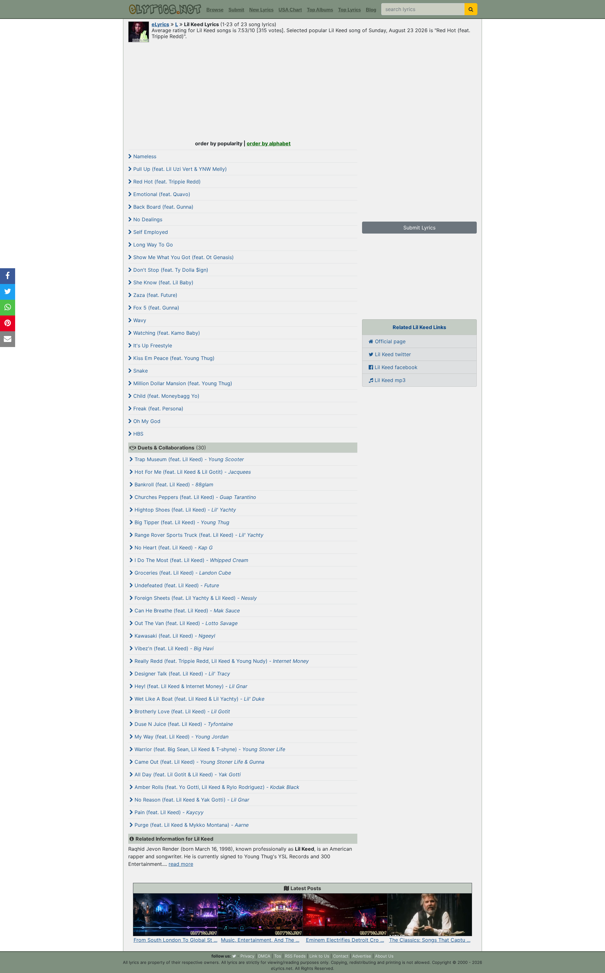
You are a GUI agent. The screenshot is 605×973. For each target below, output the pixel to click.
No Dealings (147, 219)
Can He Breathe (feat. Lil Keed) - (186, 610)
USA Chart (290, 9)
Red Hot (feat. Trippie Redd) (166, 181)
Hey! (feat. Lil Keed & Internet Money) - (190, 686)
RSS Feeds (295, 956)
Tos (277, 956)
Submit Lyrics (419, 227)
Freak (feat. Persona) (157, 408)
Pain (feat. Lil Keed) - (168, 812)
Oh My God (146, 421)
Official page (389, 341)
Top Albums (320, 9)
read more (181, 864)
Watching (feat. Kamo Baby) (166, 333)
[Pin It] (7, 323)
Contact (341, 956)
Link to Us (319, 956)
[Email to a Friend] (7, 339)
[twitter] (234, 956)
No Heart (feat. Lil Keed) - (173, 547)
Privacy (247, 956)
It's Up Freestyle (152, 345)
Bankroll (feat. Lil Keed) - (173, 484)
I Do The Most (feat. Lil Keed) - (190, 560)
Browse (214, 9)
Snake (140, 371)
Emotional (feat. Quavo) (161, 194)
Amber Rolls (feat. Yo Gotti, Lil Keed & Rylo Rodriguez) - (216, 787)
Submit (236, 9)
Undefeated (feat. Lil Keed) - (176, 585)
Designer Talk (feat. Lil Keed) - (181, 673)
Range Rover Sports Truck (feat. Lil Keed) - (198, 535)
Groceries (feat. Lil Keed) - (182, 573)
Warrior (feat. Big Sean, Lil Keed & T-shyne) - (209, 749)
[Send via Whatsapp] (7, 308)
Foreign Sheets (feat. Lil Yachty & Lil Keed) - (195, 598)
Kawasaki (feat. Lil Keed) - (174, 636)
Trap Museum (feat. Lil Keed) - (188, 459)
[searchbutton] (470, 9)
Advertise (361, 956)
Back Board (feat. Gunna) (162, 207)
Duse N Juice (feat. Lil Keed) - (183, 724)
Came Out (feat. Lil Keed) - (198, 762)
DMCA (264, 956)
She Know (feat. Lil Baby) (162, 282)
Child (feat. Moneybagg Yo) (165, 396)
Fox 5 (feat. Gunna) (155, 307)
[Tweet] (7, 292)
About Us (384, 956)
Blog (371, 9)
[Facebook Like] (7, 276)
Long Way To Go (152, 244)
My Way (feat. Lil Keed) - (180, 736)
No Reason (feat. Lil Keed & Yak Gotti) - (191, 799)
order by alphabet (269, 143)
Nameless (144, 156)
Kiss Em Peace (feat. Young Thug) (173, 358)
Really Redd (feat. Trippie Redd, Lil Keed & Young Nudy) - (221, 661)
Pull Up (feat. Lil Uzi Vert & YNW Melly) (179, 169)
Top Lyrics (349, 9)
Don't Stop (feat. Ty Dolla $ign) (170, 270)
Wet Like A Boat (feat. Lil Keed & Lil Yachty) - (198, 699)
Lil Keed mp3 (389, 380)
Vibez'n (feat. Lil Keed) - (173, 648)
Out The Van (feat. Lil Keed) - (185, 623)
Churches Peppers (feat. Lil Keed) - (194, 497)
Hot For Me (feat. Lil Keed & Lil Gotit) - (192, 472)
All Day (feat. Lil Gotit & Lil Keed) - (187, 774)
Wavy (139, 320)
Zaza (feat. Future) (154, 295)
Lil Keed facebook (395, 367)
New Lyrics (261, 9)
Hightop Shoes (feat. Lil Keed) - (184, 510)
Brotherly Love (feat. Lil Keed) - (181, 711)
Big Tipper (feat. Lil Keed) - (181, 522)
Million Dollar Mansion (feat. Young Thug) (182, 383)
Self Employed (150, 232)
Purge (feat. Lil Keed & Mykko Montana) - (191, 825)
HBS (137, 434)
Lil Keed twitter (392, 354)
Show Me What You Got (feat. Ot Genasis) (183, 257)
